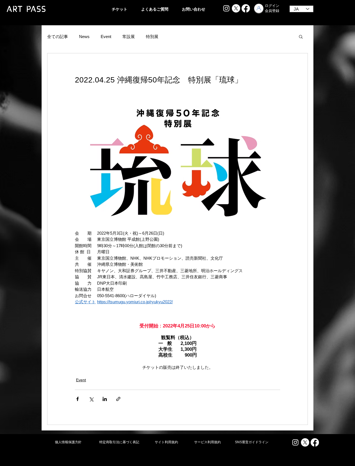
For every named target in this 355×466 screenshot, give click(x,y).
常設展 (128, 36)
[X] (236, 8)
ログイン (272, 6)
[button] (300, 36)
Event (106, 36)
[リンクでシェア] (118, 399)
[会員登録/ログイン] (258, 8)
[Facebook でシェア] (77, 399)
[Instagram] (226, 8)
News (84, 36)
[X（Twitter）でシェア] (91, 399)
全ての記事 (57, 36)
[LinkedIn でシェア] (104, 399)
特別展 (152, 36)
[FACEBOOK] (246, 8)
